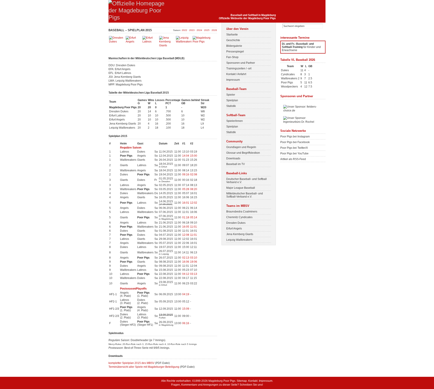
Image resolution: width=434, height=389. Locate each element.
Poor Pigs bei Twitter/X (294, 147)
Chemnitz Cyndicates (239, 217)
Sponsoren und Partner (240, 62)
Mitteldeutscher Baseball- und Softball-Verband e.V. (244, 195)
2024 (199, 30)
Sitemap (242, 380)
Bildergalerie (234, 45)
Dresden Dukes (235, 222)
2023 (192, 30)
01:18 (185, 217)
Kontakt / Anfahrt (236, 74)
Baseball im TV (235, 164)
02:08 (193, 174)
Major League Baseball (240, 187)
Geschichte (233, 40)
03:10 (193, 257)
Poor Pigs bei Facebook (295, 142)
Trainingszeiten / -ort (238, 68)
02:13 (185, 257)
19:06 (193, 261)
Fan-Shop (232, 57)
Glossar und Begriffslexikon (243, 152)
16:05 (185, 226)
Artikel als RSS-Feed (293, 159)
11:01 (193, 226)
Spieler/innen (234, 121)
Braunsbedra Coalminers (241, 211)
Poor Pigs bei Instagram (295, 136)
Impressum (233, 79)
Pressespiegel (235, 51)
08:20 (193, 189)
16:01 (185, 202)
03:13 (193, 274)
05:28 (185, 189)
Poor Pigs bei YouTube (294, 153)
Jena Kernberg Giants (239, 234)
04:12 (185, 274)
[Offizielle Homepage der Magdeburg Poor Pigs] (137, 17)
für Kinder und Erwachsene (301, 47)
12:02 (193, 202)
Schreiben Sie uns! (251, 384)
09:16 (185, 174)
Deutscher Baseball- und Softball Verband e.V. (246, 180)
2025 (207, 30)
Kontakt (252, 380)
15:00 (193, 155)
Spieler (230, 94)
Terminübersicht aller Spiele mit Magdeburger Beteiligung (143, 366)
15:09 (185, 308)
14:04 (185, 155)
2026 (214, 30)
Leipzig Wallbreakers (239, 239)
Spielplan (232, 100)
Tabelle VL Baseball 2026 (297, 59)
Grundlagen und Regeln (241, 147)
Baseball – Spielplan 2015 (130, 30)
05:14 (193, 217)
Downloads (233, 158)
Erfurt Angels (234, 228)
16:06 (185, 261)
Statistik (231, 106)
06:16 (185, 323)
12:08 (185, 234)
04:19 (185, 294)
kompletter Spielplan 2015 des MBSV (131, 363)
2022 (184, 30)
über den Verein (237, 29)
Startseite (232, 34)
